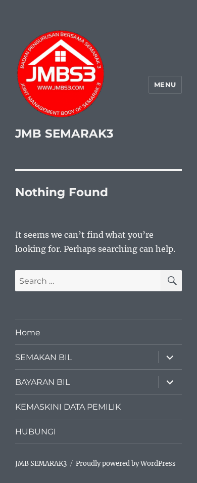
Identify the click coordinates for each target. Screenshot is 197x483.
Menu (165, 84)
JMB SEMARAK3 (64, 133)
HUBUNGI (35, 431)
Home (27, 332)
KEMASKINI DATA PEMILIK (68, 407)
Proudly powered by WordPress (126, 463)
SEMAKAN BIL (43, 357)
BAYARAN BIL (42, 382)
